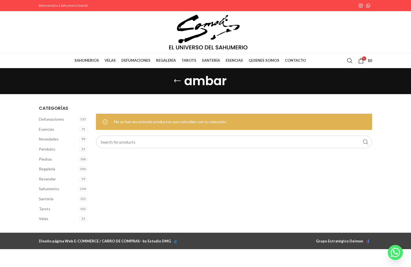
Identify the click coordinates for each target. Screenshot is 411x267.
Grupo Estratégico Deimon (339, 241)
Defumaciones (51, 119)
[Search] (349, 60)
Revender (47, 179)
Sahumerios (49, 188)
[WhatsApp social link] (368, 5)
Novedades (49, 139)
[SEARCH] (365, 141)
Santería (46, 198)
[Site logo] (208, 31)
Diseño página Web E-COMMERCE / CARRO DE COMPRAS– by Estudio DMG (105, 241)
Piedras (45, 159)
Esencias (46, 129)
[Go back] (177, 81)
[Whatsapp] (395, 252)
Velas (43, 218)
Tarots (44, 208)
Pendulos (47, 149)
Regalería (47, 168)
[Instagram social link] (360, 5)
